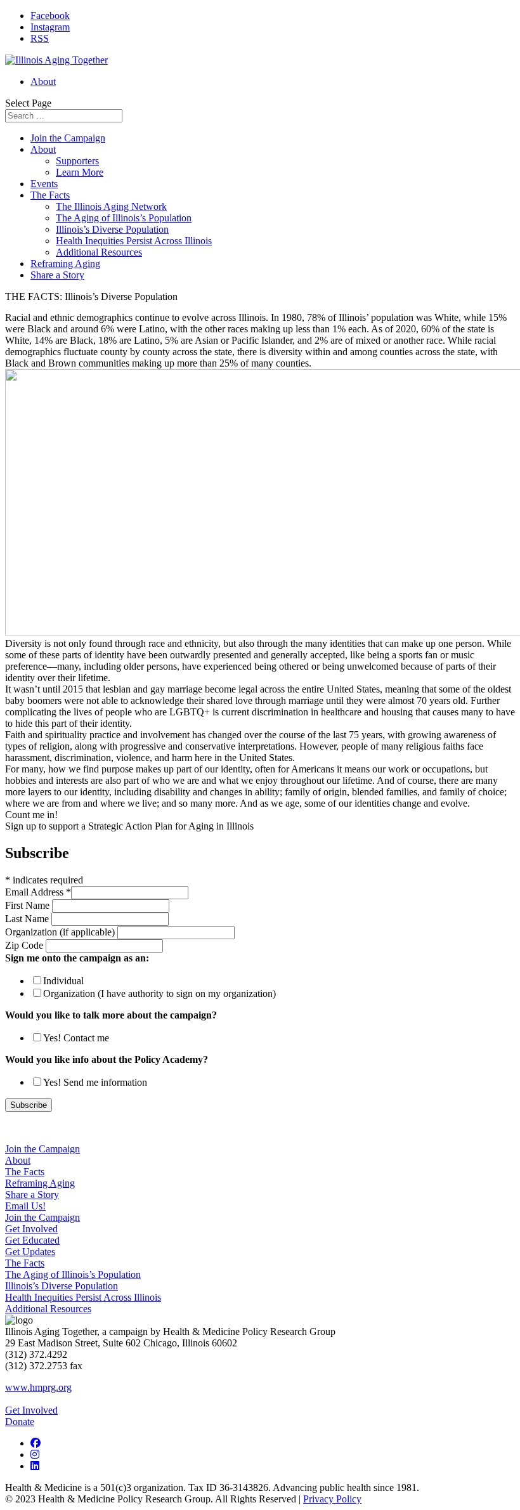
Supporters (77, 160)
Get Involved (31, 1228)
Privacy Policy (332, 1499)
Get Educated (32, 1240)
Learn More (79, 172)
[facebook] (35, 1443)
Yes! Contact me (76, 1037)
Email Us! (25, 1206)
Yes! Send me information (95, 1082)
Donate (19, 1421)
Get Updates (30, 1251)
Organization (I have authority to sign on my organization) (159, 993)
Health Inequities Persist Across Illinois (134, 240)
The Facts (50, 195)
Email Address (38, 892)
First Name (28, 905)
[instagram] (34, 1454)
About (43, 81)
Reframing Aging (65, 263)
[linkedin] (34, 1466)
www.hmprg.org (38, 1387)
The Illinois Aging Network (111, 206)
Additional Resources (99, 252)
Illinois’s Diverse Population (112, 229)
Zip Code (25, 945)
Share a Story (57, 275)
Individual (63, 980)
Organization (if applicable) (61, 932)
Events (44, 183)
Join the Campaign (67, 138)
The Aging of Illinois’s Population (124, 217)
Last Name (28, 918)
